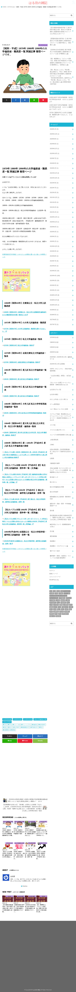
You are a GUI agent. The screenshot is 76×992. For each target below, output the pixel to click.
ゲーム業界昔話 (55, 404)
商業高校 (63, 602)
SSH (56, 593)
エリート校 (17, 724)
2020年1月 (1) (54, 241)
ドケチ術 (52, 425)
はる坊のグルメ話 (55, 389)
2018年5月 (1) (54, 314)
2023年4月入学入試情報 (57, 364)
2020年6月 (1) (54, 227)
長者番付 (52, 541)
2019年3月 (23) (54, 280)
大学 (11, 727)
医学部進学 (42, 724)
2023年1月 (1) (54, 168)
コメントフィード (55, 576)
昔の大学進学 (7, 722)
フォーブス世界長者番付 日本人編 (60, 435)
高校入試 (52, 616)
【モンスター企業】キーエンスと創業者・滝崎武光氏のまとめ (60, 383)
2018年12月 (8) (54, 295)
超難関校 (6, 730)
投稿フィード (53, 573)
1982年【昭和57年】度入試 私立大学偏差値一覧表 (20, 396)
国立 (5, 727)
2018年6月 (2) (54, 310)
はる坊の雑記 (38, 3)
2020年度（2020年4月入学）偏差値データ (61, 358)
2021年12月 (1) (54, 197)
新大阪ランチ (54, 477)
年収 (71, 604)
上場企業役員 (54, 439)
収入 (58, 602)
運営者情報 (53, 536)
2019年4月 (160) (55, 275)
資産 (51, 611)
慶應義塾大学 (25, 727)
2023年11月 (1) (54, 148)
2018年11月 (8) (54, 300)
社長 (55, 609)
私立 (42, 727)
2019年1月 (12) (54, 290)
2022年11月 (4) (54, 173)
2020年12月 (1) (54, 217)
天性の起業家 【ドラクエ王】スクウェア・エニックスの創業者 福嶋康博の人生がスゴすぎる (60, 470)
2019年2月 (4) (54, 285)
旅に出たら (53, 482)
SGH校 (51, 593)
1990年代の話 (28, 719)
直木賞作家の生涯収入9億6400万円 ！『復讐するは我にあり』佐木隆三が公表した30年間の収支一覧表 (61, 517)
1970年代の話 (7, 719)
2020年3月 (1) (54, 231)
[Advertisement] (25, 26)
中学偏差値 (62, 598)
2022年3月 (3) (54, 192)
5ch (10, 724)
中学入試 (69, 598)
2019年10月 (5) (54, 246)
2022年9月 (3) (54, 183)
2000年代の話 (54, 352)
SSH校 (60, 593)
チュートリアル (26, 724)
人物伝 (52, 444)
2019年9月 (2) (54, 251)
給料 (66, 609)
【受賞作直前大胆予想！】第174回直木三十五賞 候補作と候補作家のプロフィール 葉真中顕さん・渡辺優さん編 (61, 42)
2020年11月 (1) (54, 222)
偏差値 (35, 724)
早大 (59, 607)
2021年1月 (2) (54, 212)
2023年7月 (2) (54, 158)
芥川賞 (52, 531)
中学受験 (52, 600)
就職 (61, 604)
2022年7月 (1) (54, 187)
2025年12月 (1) (54, 134)
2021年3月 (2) (54, 202)
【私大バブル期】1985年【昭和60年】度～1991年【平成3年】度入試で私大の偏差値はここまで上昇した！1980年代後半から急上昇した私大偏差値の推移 (24, 454)
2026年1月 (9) (54, 129)
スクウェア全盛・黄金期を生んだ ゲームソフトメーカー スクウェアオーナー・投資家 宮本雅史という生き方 (60, 417)
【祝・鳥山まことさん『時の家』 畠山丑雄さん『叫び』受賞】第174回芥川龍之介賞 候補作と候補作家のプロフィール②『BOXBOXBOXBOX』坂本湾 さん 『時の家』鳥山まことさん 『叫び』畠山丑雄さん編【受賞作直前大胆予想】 (61, 77)
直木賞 (52, 510)
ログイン (52, 570)
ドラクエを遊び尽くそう (57, 430)
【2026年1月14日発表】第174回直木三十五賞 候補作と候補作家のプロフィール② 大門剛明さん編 (60, 51)
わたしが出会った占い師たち (59, 399)
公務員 (52, 458)
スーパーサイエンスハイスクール (58, 595)
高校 (60, 613)
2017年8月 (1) (54, 319)
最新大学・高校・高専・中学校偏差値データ (60, 504)
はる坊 (12, 876)
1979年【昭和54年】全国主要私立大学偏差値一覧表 (21, 362)
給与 (62, 609)
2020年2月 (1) (54, 236)
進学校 (61, 611)
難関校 (13, 730)
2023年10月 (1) (54, 153)
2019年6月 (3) (54, 266)
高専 (56, 613)
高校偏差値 (65, 613)
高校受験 (58, 616)
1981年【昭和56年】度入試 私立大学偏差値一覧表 (20, 379)
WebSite (25, 886)
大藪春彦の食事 (55, 463)
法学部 (71, 607)
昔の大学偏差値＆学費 (40, 719)
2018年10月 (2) (54, 305)
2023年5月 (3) (54, 163)
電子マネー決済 (55, 551)
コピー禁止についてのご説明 (59, 409)
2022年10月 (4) (54, 178)
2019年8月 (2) (54, 256)
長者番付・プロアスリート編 (59, 546)
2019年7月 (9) (54, 261)
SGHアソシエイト (65, 591)
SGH (58, 591)
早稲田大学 (35, 727)
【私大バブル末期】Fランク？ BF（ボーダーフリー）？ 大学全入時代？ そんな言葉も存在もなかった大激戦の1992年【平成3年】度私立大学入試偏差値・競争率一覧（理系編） (25, 521)
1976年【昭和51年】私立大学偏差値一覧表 (18, 345)
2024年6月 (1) (54, 143)
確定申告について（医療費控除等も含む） (60, 525)
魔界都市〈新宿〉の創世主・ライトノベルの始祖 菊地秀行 (60, 557)
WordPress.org (54, 579)
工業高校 (66, 604)
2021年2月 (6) (54, 207)
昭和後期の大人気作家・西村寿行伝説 (60, 498)
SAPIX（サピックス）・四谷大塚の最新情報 (61, 370)
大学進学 (17, 727)
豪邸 (70, 609)
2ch (5, 724)
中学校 (57, 600)
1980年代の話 (18, 719)
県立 (51, 609)
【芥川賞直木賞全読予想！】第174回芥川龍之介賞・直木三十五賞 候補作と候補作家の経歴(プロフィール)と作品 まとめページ (61, 31)
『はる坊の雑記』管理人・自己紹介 (60, 376)
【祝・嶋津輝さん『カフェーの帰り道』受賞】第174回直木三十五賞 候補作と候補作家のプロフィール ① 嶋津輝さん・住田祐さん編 (61, 62)
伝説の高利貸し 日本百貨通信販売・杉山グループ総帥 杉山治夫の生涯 (60, 451)
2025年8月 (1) (54, 139)
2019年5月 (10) (54, 270)
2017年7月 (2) (54, 324)
